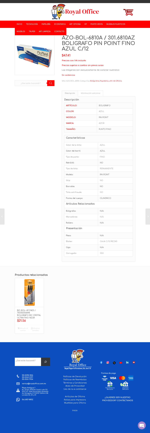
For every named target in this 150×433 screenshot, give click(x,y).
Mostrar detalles (36, 329)
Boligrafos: (71, 211)
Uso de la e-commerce (75, 389)
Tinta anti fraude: (74, 192)
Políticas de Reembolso (75, 380)
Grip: (68, 180)
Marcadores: (72, 217)
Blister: (69, 241)
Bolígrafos (94, 81)
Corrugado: (71, 253)
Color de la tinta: (74, 145)
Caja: (68, 247)
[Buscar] (45, 362)
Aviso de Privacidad (75, 386)
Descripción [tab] (70, 93)
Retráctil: (70, 163)
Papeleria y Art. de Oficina (111, 81)
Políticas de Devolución (75, 377)
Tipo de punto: (72, 157)
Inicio (74, 410)
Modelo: (69, 175)
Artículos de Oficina (75, 397)
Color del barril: (73, 151)
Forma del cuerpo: (74, 198)
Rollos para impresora (75, 400)
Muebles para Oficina (75, 403)
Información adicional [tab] (90, 93)
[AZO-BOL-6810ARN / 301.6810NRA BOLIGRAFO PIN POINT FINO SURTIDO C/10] (147, 217)
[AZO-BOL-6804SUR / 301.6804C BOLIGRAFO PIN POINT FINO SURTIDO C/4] (2, 217)
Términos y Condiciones (75, 383)
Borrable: (70, 186)
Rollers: (69, 223)
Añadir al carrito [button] (24, 329)
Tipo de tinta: (72, 169)
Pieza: (68, 236)
